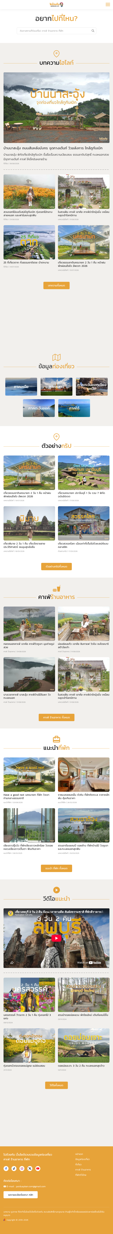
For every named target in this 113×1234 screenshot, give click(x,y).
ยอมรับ (57, 1229)
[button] (54, 105)
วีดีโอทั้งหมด (56, 1153)
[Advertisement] (56, 382)
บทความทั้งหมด (56, 353)
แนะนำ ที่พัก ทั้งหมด (56, 936)
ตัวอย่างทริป (62, 619)
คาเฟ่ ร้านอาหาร (9, 719)
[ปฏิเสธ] (109, 1227)
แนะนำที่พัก (7, 870)
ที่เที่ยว (6, 231)
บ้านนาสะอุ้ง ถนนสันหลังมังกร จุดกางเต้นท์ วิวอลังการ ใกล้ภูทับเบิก (53, 215)
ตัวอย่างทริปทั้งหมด (56, 634)
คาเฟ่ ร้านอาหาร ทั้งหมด (56, 785)
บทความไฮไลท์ (63, 287)
